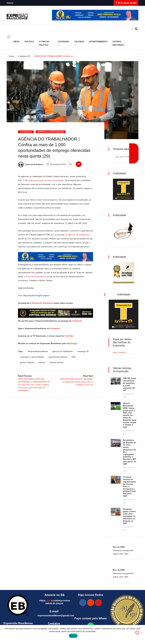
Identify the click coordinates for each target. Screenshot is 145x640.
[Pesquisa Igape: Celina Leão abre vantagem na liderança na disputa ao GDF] (116, 512)
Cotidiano (63, 41)
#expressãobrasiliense (38, 351)
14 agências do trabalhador (77, 235)
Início (16, 41)
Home (11, 56)
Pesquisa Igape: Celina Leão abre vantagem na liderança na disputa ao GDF (129, 516)
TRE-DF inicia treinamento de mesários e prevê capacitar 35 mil (129, 384)
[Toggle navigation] (9, 37)
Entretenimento (98, 41)
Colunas (79, 41)
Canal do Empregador (35, 276)
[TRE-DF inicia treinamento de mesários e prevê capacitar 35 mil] (116, 381)
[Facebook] (82, 602)
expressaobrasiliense (57, 357)
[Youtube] (98, 602)
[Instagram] (90, 602)
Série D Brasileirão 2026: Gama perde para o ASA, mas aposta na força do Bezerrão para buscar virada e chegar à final (129, 415)
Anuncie (10, 3)
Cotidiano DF (24, 56)
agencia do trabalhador (62, 351)
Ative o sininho (119, 352)
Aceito (73, 636)
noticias (41, 362)
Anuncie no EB (54, 594)
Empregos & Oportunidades (51, 132)
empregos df (83, 351)
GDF (74, 357)
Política (29, 41)
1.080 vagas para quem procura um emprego (43, 180)
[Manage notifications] (137, 632)
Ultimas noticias (56, 362)
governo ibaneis (27, 362)
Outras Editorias (118, 43)
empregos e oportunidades (32, 357)
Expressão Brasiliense (33, 164)
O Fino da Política (44, 43)
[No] (141, 632)
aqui (48, 600)
